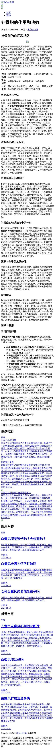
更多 (3, 437)
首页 (8, 12)
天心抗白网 (33, 29)
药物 (8, 15)
